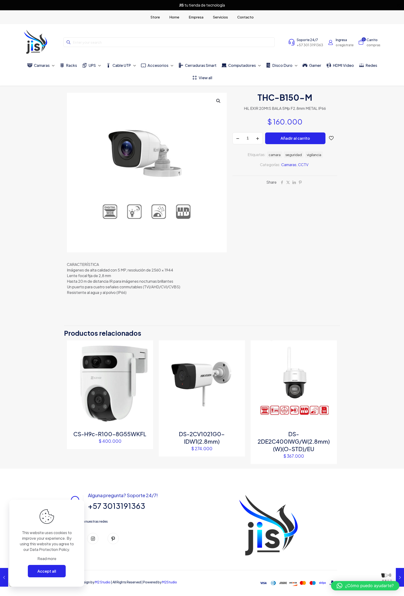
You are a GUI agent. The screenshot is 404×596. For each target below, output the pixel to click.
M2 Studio (102, 582)
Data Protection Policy (49, 549)
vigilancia (314, 155)
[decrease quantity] (238, 138)
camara (275, 155)
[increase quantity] (257, 138)
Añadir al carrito (295, 138)
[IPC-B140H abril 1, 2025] (390, 577)
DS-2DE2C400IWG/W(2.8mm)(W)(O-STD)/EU (294, 441)
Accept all (46, 571)
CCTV (303, 164)
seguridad (293, 155)
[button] (218, 101)
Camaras (288, 164)
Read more (46, 558)
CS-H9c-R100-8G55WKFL (109, 433)
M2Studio (169, 582)
